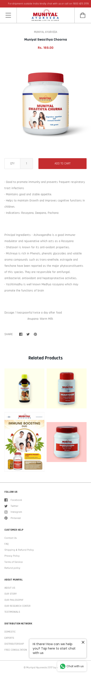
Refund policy (12, 568)
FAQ (6, 544)
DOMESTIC (10, 631)
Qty (12, 163)
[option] (45, 102)
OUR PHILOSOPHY (13, 600)
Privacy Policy (12, 556)
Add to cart (62, 163)
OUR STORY (10, 593)
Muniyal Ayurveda (36, 667)
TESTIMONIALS (12, 612)
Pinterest (16, 518)
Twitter (14, 506)
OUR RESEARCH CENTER (17, 606)
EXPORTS (9, 638)
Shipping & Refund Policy (19, 550)
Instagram (16, 512)
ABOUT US (9, 588)
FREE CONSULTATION (15, 650)
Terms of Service (13, 562)
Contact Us (10, 538)
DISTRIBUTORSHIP (14, 644)
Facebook (16, 500)
